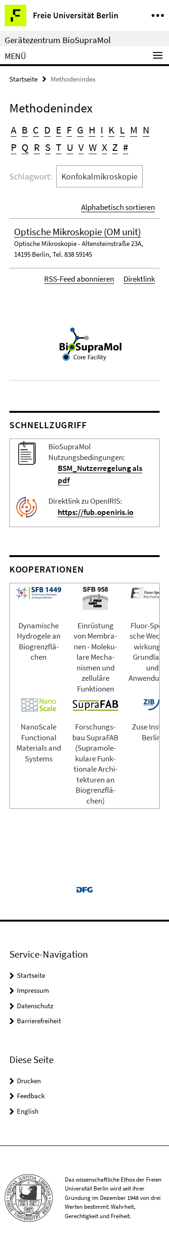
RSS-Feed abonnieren (79, 279)
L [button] (122, 129)
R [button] (37, 147)
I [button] (101, 129)
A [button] (13, 129)
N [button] (146, 129)
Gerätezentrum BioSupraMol (58, 39)
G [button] (80, 129)
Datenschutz (35, 1005)
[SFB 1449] (38, 592)
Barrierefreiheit (39, 1020)
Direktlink (139, 279)
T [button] (58, 147)
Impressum (33, 990)
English (27, 1111)
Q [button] (25, 147)
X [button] (104, 147)
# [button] (125, 147)
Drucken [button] (29, 1080)
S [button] (48, 147)
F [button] (69, 129)
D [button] (47, 129)
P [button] (13, 147)
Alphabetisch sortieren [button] (118, 207)
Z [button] (115, 147)
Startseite (23, 78)
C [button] (36, 129)
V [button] (81, 147)
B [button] (25, 129)
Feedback (31, 1095)
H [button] (92, 129)
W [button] (93, 147)
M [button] (134, 129)
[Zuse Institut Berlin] (151, 704)
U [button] (70, 147)
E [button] (58, 129)
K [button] (111, 129)
